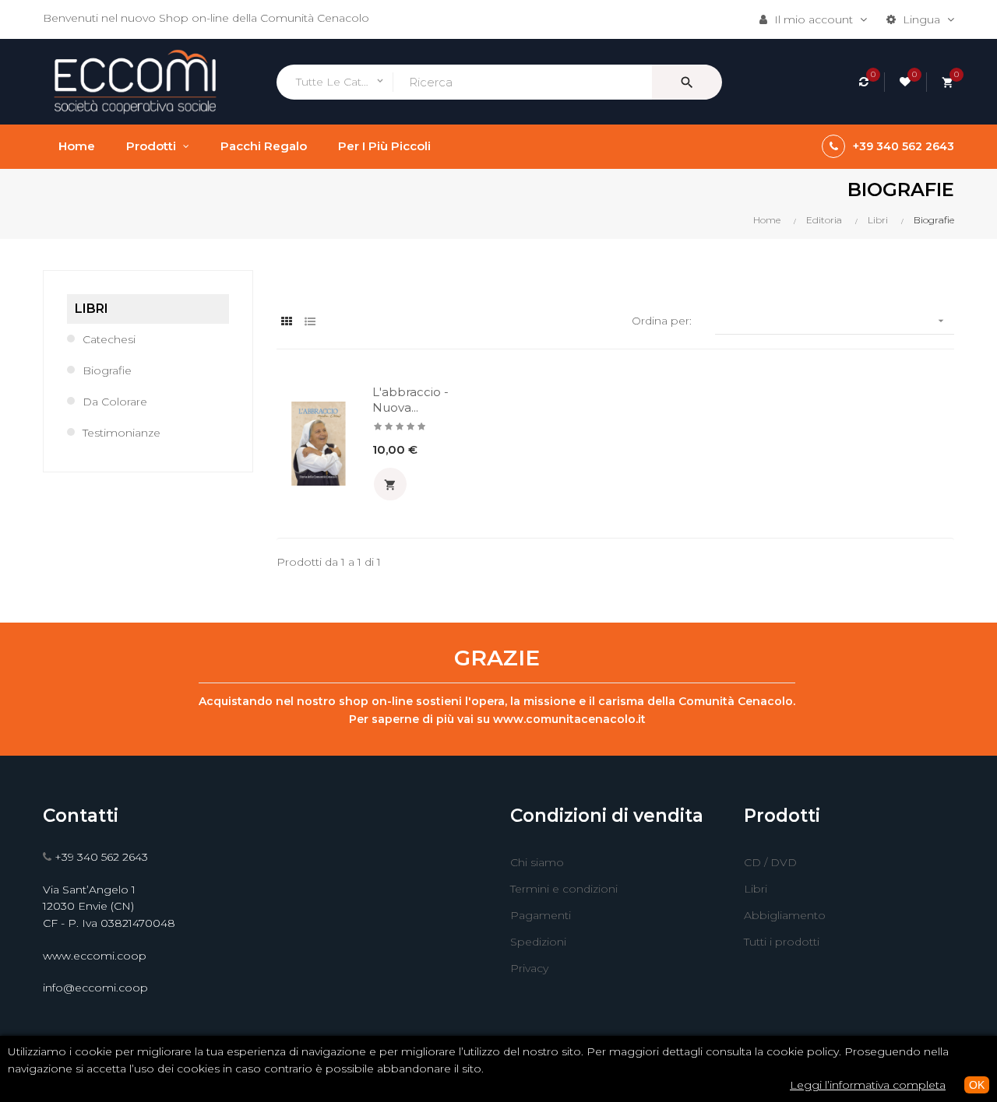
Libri (91, 308)
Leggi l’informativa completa (868, 1085)
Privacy (529, 968)
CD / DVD (770, 862)
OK (977, 1085)
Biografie (107, 370)
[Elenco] (309, 322)
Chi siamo (537, 862)
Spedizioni (538, 942)
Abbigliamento (785, 915)
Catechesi (109, 339)
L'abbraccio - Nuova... (410, 399)
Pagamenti (540, 915)
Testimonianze (121, 433)
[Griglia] (286, 322)
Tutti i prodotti (781, 942)
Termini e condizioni (564, 889)
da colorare (115, 402)
